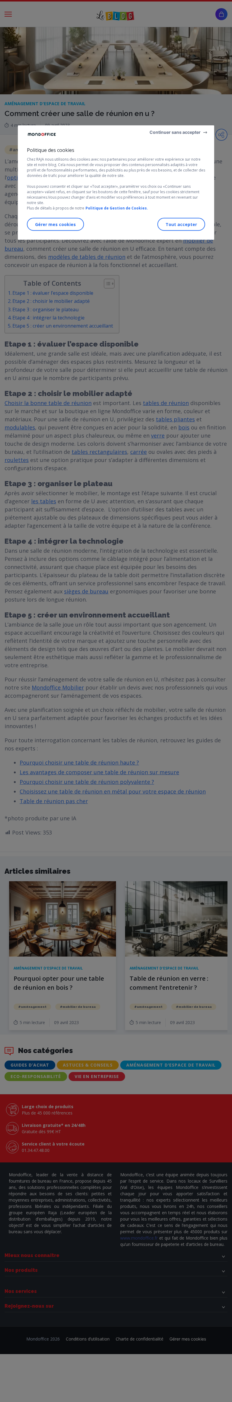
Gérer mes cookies (55, 224)
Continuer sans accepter (175, 132)
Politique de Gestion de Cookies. (116, 208)
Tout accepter (181, 224)
